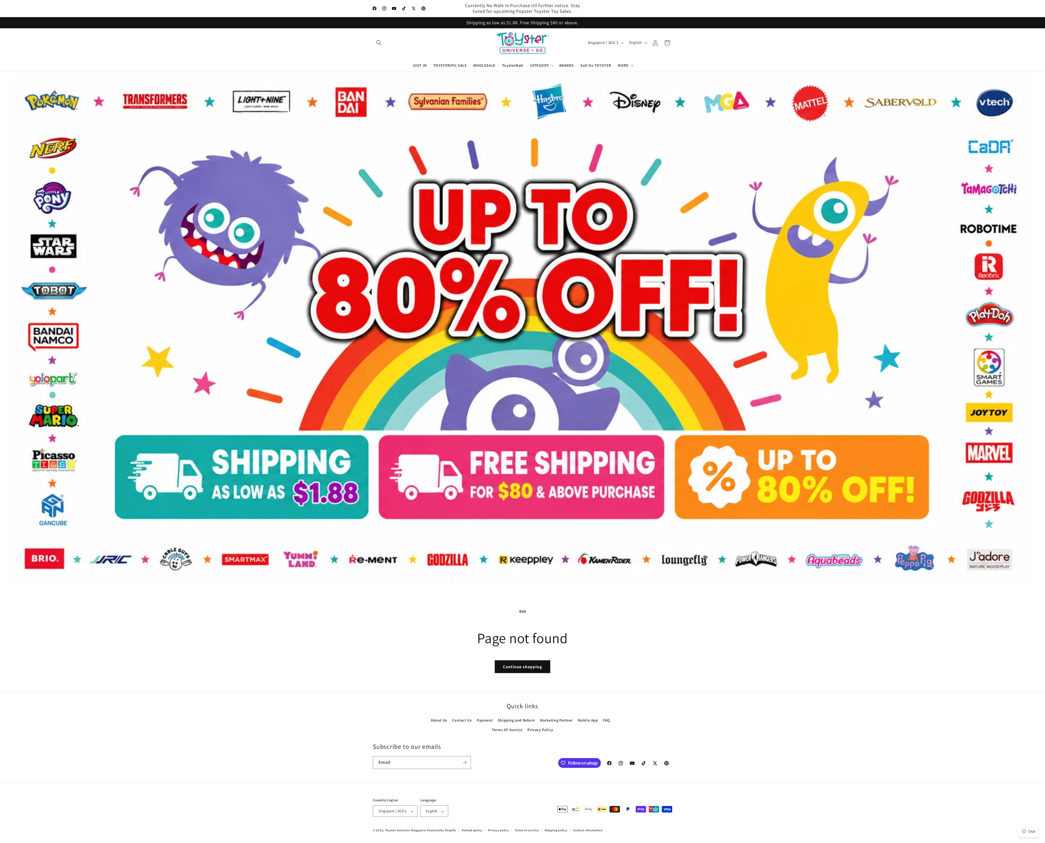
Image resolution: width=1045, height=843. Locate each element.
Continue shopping (522, 666)
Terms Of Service (507, 729)
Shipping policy (556, 830)
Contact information (588, 830)
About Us (439, 720)
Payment (485, 720)
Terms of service (527, 830)
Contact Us (462, 720)
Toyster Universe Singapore (405, 830)
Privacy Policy (540, 729)
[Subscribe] (465, 762)
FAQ (606, 720)
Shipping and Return (516, 720)
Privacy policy (498, 830)
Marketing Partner (556, 720)
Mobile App (588, 720)
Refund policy (472, 830)
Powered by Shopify (441, 830)
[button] (379, 43)
